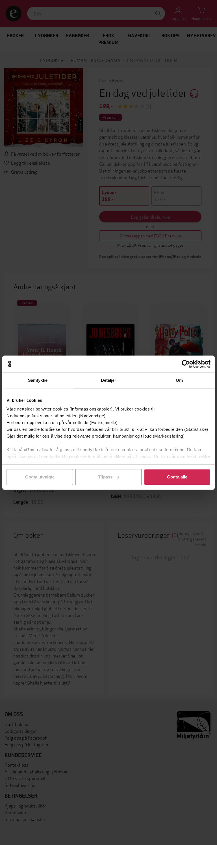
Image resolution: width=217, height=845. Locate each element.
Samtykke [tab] (37, 380)
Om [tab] (179, 380)
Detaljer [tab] (108, 380)
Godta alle (177, 477)
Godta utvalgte (40, 477)
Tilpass (105, 477)
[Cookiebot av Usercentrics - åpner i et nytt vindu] (186, 364)
